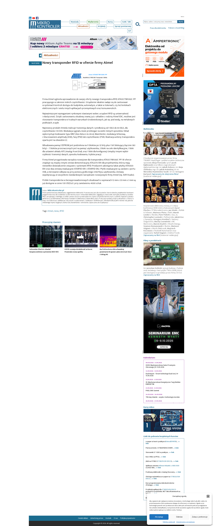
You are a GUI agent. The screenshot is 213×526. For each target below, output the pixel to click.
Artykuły (101, 26)
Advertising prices (96, 518)
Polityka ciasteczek (169, 522)
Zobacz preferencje (199, 517)
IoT (129, 31)
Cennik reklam (83, 518)
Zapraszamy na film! (151, 235)
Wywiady (75, 22)
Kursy (110, 22)
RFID (62, 211)
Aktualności (83, 26)
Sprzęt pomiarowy (123, 26)
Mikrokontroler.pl (56, 190)
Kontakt (108, 518)
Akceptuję (159, 517)
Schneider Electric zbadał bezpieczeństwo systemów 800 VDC (44, 250)
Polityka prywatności (127, 518)
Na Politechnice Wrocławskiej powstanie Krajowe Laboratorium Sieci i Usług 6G (116, 252)
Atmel (50, 211)
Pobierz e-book (176, 28)
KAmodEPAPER (170, 441)
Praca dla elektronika (158, 28)
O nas (116, 518)
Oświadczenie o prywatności (185, 522)
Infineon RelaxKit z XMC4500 (169, 465)
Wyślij (181, 22)
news (56, 211)
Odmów (179, 517)
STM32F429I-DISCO (164, 461)
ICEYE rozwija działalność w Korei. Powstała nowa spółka (78, 250)
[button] (208, 496)
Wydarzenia (93, 22)
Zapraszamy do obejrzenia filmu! (165, 174)
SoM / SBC (126, 22)
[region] (164, 381)
